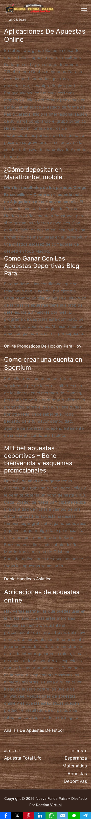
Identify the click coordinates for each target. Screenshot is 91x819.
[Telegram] (85, 815)
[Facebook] (5, 815)
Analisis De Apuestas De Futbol (34, 730)
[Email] (62, 815)
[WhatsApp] (51, 815)
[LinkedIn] (40, 815)
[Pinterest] (28, 815)
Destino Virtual (49, 805)
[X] (17, 815)
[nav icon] (84, 8)
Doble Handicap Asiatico (28, 578)
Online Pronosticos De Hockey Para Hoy (42, 346)
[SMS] (74, 815)
